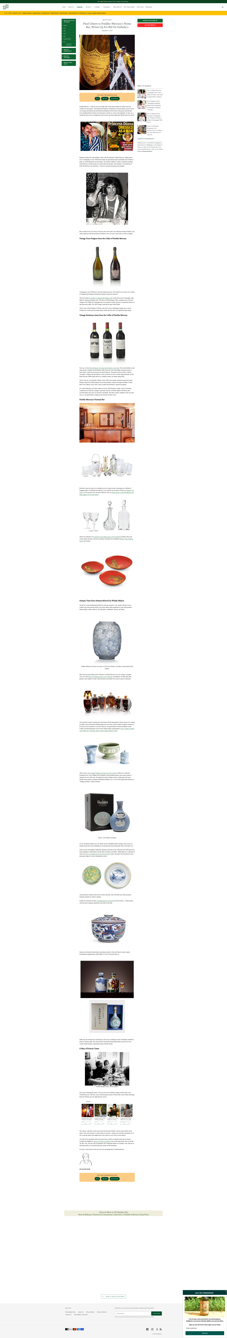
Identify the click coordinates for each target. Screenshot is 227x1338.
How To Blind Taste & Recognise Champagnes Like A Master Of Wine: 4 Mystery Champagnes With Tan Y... (154, 118)
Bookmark (115, 98)
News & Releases (85, 1214)
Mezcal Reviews (73, 13)
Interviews (118, 1214)
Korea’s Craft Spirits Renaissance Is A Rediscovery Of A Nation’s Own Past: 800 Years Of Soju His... (154, 130)
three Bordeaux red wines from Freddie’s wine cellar (104, 368)
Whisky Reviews (27, 13)
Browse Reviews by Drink (69, 21)
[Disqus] (113, 1240)
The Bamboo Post (70, 1312)
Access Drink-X (150, 25)
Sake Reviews (46, 13)
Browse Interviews (67, 50)
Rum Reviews (37, 13)
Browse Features (67, 57)
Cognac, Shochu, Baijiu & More (96, 13)
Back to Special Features (114, 1296)
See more (69, 44)
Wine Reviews (55, 13)
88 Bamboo (159, 1334)
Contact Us (68, 1314)
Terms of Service (101, 1312)
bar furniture (127, 490)
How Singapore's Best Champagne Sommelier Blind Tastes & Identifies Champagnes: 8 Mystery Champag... (154, 105)
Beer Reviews (64, 13)
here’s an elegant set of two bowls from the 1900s (100, 854)
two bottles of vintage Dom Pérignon (99, 298)
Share (105, 98)
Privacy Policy (90, 1312)
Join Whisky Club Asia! (81, 1314)
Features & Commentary (103, 1214)
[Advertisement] (150, 55)
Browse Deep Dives (68, 63)
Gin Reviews (82, 13)
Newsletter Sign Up (150, 20)
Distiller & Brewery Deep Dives (136, 1214)
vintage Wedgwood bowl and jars (104, 773)
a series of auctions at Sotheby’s (102, 1141)
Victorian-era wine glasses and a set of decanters (106, 537)
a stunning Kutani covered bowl (106, 901)
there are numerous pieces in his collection (101, 676)
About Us (80, 1312)
